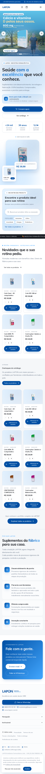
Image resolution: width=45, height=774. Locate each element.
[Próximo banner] (41, 33)
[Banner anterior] (3, 33)
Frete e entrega (22, 736)
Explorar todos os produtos (21, 521)
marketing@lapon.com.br (28, 707)
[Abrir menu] (40, 7)
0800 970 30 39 (9, 707)
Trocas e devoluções (9, 736)
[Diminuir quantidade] (5, 302)
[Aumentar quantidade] (11, 302)
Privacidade (18, 732)
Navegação (6, 717)
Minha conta (8, 732)
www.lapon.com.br (11, 710)
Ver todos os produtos (13, 227)
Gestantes (18, 218)
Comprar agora (23, 109)
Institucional (6, 723)
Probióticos (28, 222)
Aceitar (27, 769)
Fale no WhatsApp (23, 702)
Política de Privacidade (13, 764)
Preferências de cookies (10, 739)
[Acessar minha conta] (22, 7)
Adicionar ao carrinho (13, 308)
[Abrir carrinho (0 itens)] (26, 7)
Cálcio (27, 218)
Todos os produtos (10, 383)
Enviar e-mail (14, 666)
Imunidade (9, 222)
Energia (19, 222)
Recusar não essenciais (12, 769)
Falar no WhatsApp (17, 673)
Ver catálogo (21, 116)
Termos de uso (28, 732)
